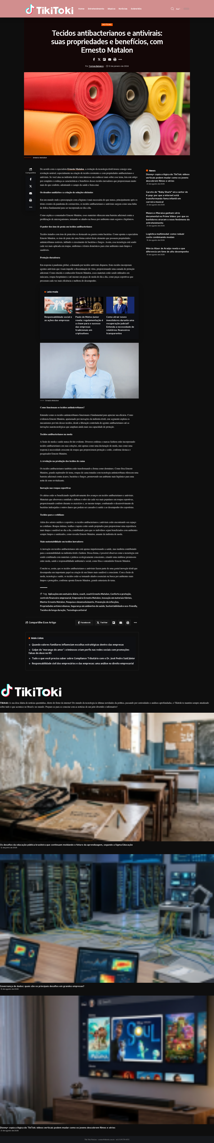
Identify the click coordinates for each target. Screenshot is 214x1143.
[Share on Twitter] (99, 59)
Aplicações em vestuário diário (63, 594)
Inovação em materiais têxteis (116, 598)
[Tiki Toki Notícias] (49, 8)
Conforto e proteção (120, 594)
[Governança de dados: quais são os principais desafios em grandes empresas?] (107, 918)
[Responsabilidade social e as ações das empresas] (58, 305)
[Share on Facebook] (94, 59)
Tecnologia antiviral (77, 610)
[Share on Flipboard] (104, 59)
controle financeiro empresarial (55, 598)
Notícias (107, 24)
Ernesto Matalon (75, 169)
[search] (172, 8)
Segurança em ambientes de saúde (88, 606)
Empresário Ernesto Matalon (86, 598)
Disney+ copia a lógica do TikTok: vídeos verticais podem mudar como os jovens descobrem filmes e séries (168, 177)
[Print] (115, 59)
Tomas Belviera (96, 66)
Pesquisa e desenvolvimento (80, 602)
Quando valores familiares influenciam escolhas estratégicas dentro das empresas (78, 644)
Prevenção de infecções (107, 602)
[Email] (110, 59)
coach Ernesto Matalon (97, 594)
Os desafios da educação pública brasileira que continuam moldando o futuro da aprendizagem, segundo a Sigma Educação (66, 844)
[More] (120, 59)
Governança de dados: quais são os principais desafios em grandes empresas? (42, 986)
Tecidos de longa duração (53, 610)
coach (82, 594)
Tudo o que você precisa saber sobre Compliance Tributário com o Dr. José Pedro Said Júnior (83, 658)
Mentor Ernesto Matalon (52, 602)
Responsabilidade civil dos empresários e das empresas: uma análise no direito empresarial (83, 663)
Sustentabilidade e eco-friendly (121, 606)
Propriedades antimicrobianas (55, 606)
